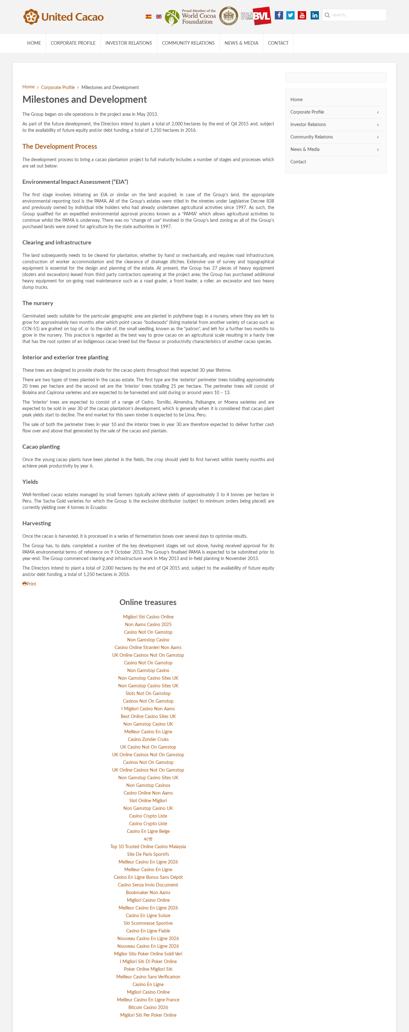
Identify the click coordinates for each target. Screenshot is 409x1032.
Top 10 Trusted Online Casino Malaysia (148, 847)
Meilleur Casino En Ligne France (148, 1000)
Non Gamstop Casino (148, 640)
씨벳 (148, 839)
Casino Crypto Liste (148, 816)
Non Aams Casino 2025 (148, 625)
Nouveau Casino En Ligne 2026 (148, 939)
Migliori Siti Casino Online (148, 617)
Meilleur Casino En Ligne (148, 732)
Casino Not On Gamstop (148, 632)
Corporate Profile (73, 43)
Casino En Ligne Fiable (148, 931)
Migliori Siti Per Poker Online (148, 1015)
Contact (278, 43)
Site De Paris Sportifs (148, 854)
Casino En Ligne (148, 985)
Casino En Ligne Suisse (148, 916)
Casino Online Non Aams (148, 793)
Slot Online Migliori (148, 801)
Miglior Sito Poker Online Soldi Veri (148, 954)
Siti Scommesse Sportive (148, 923)
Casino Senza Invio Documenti (148, 885)
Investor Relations (128, 43)
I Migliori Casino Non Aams (148, 709)
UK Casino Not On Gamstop (148, 747)
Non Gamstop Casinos (148, 785)
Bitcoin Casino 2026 (148, 1008)
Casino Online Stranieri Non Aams (148, 648)
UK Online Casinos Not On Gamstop (148, 655)
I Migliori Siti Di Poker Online (148, 962)
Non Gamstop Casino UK (148, 724)
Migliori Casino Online (148, 900)
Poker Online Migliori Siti (148, 969)
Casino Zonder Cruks (148, 739)
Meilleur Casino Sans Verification (148, 977)
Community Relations (188, 43)
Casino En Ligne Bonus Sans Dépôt (148, 877)
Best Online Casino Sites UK (148, 716)
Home (34, 43)
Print (31, 584)
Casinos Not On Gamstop (148, 701)
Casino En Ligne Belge (148, 831)
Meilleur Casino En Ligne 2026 (148, 862)
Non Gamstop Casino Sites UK (148, 678)
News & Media (241, 43)
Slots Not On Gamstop (148, 694)
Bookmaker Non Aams (148, 893)
